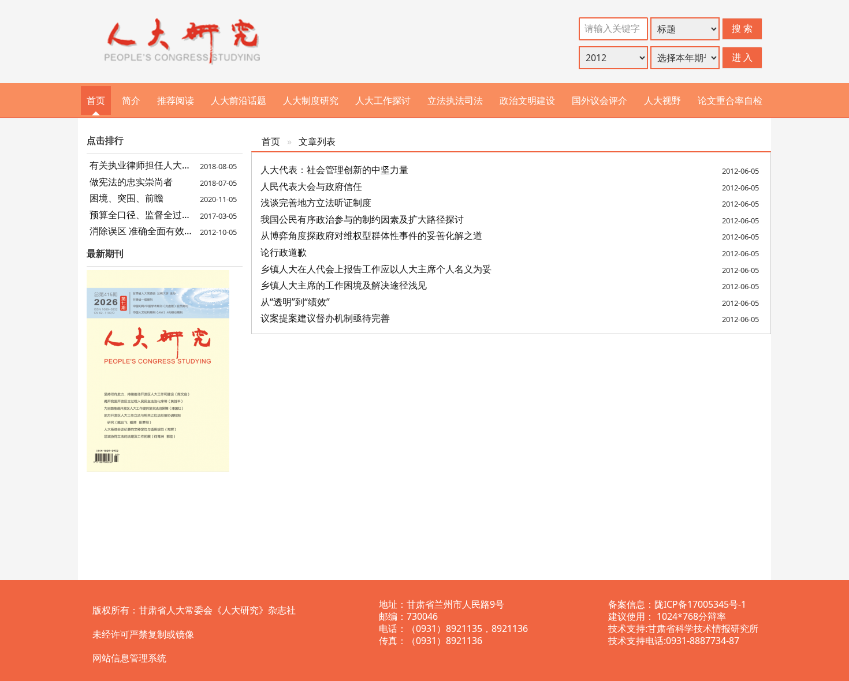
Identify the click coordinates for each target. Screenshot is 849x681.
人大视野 (662, 100)
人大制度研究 (310, 100)
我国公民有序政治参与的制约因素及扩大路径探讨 (362, 219)
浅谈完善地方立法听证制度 (315, 202)
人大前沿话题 (238, 100)
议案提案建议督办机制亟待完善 (325, 318)
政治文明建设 (527, 100)
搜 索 (742, 28)
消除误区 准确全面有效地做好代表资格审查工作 (165, 230)
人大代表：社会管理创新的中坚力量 (334, 169)
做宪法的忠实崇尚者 (131, 181)
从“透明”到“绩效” (295, 301)
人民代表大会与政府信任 (311, 186)
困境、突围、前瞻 (126, 198)
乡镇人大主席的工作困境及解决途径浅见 (343, 285)
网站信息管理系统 (129, 658)
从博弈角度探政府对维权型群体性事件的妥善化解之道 (371, 235)
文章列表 (317, 141)
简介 (131, 100)
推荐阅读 (175, 100)
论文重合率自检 (730, 100)
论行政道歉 (283, 252)
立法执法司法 (455, 100)
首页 (96, 100)
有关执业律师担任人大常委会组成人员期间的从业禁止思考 (165, 165)
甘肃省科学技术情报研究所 (702, 628)
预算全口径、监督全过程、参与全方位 (165, 214)
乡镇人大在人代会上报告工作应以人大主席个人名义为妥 (375, 269)
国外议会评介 (599, 100)
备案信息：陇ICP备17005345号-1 (677, 604)
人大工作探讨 (383, 100)
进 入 (742, 57)
